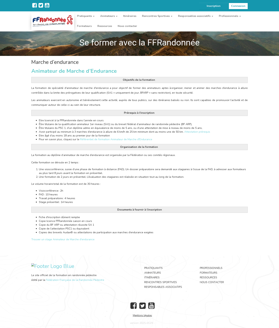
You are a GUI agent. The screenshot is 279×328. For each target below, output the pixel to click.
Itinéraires (129, 16)
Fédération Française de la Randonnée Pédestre (75, 280)
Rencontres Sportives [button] (156, 16)
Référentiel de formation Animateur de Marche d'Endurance (116, 139)
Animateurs (152, 273)
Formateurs (84, 26)
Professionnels (211, 268)
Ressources (104, 26)
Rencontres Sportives (160, 282)
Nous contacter (127, 26)
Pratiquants (153, 268)
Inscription (214, 6)
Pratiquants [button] (85, 16)
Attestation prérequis (197, 132)
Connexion (238, 6)
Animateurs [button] (108, 16)
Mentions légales (142, 315)
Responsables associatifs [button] (194, 16)
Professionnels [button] (229, 16)
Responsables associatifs (163, 287)
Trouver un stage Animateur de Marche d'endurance (63, 239)
